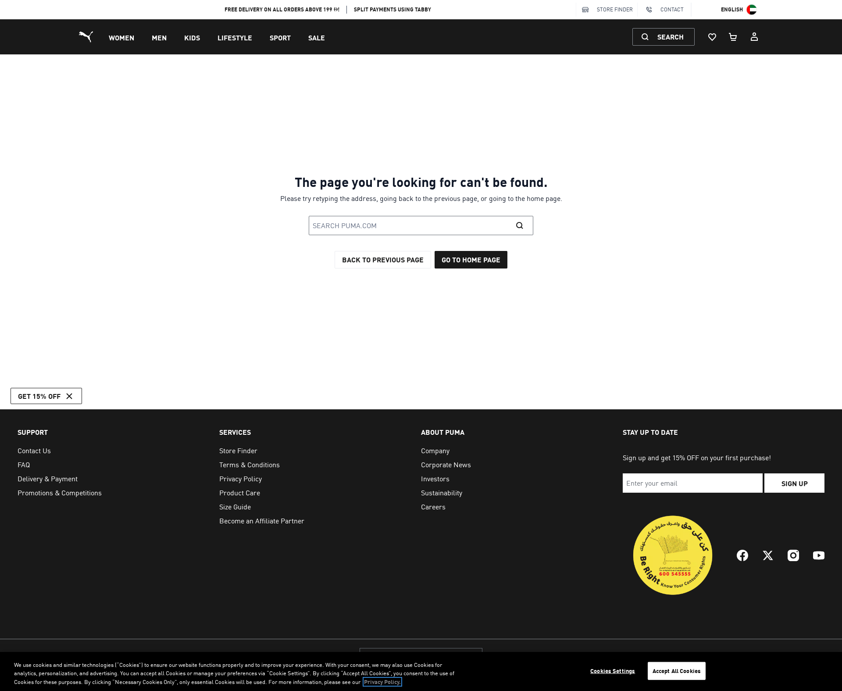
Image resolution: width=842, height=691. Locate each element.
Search (670, 36)
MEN (159, 37)
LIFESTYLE (235, 37)
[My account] (754, 37)
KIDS (192, 37)
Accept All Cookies (677, 670)
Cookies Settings (612, 670)
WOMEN (121, 37)
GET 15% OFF (39, 396)
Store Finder (615, 9)
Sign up (794, 483)
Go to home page (471, 259)
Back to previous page (383, 259)
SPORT (280, 37)
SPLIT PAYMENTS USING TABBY (392, 9)
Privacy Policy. (382, 681)
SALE (316, 37)
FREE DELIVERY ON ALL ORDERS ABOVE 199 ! (282, 9)
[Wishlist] (712, 37)
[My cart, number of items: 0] (733, 37)
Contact (672, 9)
